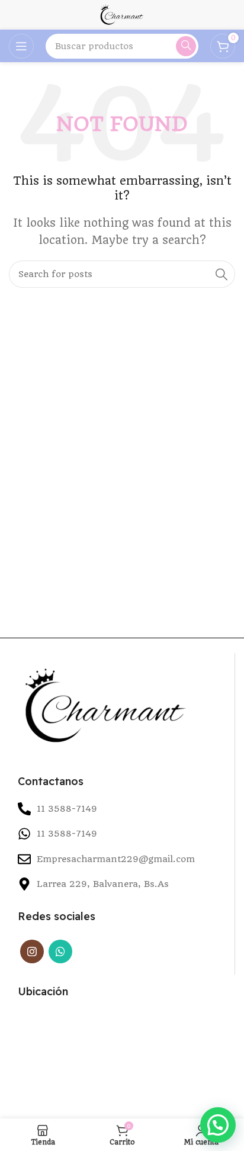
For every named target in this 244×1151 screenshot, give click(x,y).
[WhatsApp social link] (60, 951)
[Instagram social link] (32, 951)
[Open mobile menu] (21, 46)
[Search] (186, 46)
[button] (218, 1125)
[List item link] (122, 833)
